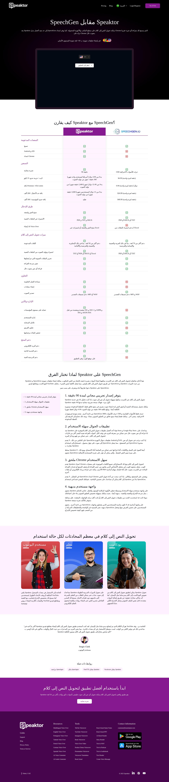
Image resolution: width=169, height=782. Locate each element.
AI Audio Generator (59, 759)
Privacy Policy (24, 745)
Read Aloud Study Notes (104, 728)
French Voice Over (59, 743)
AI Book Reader (101, 736)
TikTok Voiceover (80, 728)
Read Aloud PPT (101, 732)
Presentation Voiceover (82, 751)
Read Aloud (78, 759)
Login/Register (135, 6)
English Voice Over (59, 732)
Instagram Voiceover (81, 736)
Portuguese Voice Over (60, 736)
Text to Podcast (101, 747)
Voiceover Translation (81, 755)
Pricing (103, 6)
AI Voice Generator (59, 755)
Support (22, 737)
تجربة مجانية (84, 701)
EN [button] (85, 57)
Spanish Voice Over (59, 751)
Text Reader (100, 755)
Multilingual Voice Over (60, 728)
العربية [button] (122, 6)
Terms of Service (25, 749)
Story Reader (100, 739)
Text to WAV (100, 743)
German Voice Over (59, 747)
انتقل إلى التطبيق (83, 65)
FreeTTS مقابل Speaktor (91, 669)
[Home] (18, 6)
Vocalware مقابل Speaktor (112, 669)
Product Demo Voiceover (83, 747)
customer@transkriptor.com (126, 728)
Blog (111, 6)
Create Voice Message (103, 759)
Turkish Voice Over (59, 739)
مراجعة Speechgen (57, 669)
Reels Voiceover (80, 739)
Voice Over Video (80, 743)
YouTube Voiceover (81, 732)
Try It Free (152, 6)
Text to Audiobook (102, 751)
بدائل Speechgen (73, 669)
